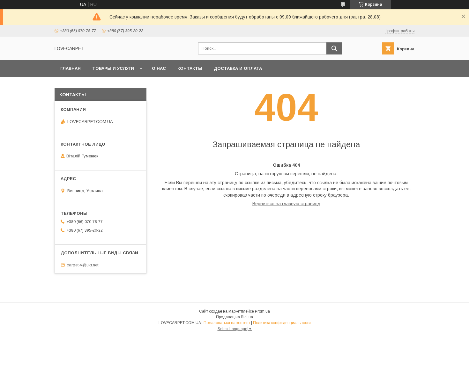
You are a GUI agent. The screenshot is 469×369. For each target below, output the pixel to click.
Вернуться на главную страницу (286, 203)
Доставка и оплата (238, 68)
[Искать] (334, 48)
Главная (70, 68)
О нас (159, 68)
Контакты (189, 68)
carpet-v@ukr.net (82, 265)
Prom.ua (262, 311)
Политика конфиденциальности (282, 323)
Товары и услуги (113, 68)
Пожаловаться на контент (227, 323)
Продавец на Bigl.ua (234, 317)
